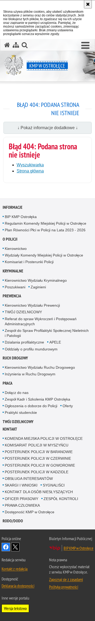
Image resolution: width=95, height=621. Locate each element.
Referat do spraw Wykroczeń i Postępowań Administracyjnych (41, 321)
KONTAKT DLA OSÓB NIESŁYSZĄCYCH (39, 492)
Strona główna (30, 171)
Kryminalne (13, 271)
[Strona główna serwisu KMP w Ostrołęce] (7, 45)
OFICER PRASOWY (21, 499)
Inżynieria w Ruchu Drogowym (30, 374)
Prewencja (12, 296)
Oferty (68, 406)
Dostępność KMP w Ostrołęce (29, 512)
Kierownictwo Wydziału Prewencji (32, 305)
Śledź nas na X (15, 547)
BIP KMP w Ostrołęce (78, 548)
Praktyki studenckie (21, 412)
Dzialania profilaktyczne (24, 342)
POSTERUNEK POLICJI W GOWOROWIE (40, 465)
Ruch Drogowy (15, 358)
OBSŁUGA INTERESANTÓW (29, 478)
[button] (85, 45)
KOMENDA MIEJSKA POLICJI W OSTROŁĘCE (44, 438)
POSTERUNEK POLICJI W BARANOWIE (39, 452)
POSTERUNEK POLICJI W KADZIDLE (36, 472)
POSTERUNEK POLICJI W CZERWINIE (38, 458)
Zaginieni (38, 287)
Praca (7, 383)
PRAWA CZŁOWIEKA (22, 505)
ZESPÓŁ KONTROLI (61, 499)
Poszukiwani (15, 287)
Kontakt (10, 429)
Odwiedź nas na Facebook (6, 547)
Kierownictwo (16, 248)
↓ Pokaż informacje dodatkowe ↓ (47, 127)
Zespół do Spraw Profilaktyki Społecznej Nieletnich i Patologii (47, 333)
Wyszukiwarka (30, 165)
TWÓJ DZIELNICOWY (23, 312)
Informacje (12, 207)
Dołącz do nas (16, 392)
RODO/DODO (13, 521)
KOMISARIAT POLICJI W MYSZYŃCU (36, 445)
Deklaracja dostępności (18, 585)
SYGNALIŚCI (54, 485)
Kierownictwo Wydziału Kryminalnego (36, 280)
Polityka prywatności (63, 586)
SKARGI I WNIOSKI (21, 485)
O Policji (10, 239)
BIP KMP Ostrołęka (21, 217)
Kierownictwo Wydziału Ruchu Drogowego (40, 367)
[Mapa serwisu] (16, 45)
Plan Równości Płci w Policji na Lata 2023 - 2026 (45, 230)
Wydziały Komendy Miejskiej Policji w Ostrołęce (44, 255)
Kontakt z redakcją (14, 568)
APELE (55, 342)
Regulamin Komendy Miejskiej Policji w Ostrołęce (45, 223)
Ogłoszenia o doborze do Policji (31, 406)
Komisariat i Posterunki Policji (29, 262)
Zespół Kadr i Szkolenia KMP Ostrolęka (37, 399)
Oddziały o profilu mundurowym (31, 349)
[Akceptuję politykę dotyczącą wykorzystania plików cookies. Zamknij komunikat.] (88, 4)
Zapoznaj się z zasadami (66, 579)
